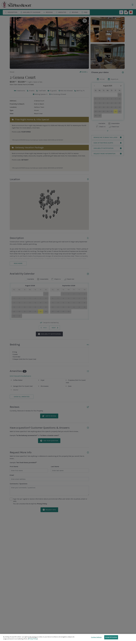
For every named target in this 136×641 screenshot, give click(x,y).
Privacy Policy (32, 639)
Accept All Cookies (111, 637)
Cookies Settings (96, 637)
